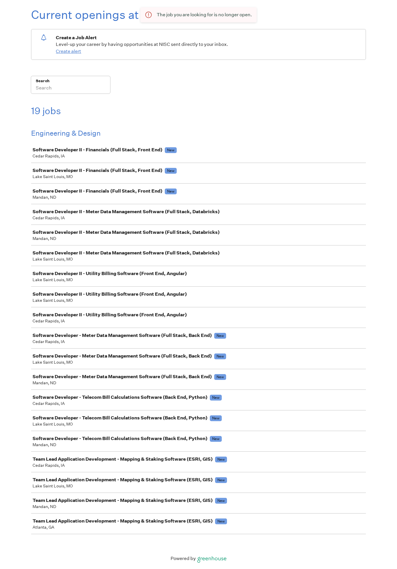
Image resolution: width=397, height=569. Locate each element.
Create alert (68, 51)
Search (42, 80)
